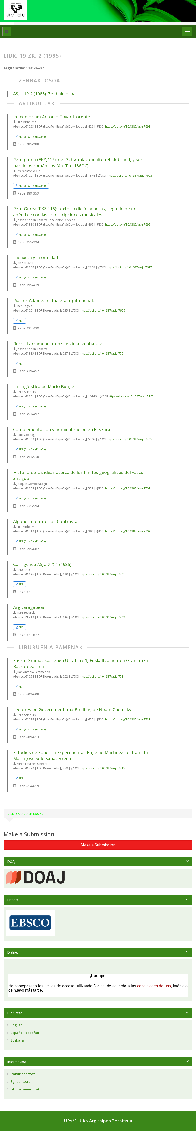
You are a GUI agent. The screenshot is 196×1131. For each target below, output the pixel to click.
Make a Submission (98, 845)
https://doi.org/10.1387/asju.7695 (127, 224)
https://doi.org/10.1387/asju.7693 (129, 176)
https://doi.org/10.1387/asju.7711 (102, 676)
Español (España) (24, 1032)
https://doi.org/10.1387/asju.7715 (102, 768)
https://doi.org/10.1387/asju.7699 (102, 310)
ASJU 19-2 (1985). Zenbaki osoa (44, 94)
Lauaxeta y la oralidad (35, 257)
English (16, 1025)
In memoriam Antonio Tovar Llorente (51, 116)
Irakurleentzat (22, 1074)
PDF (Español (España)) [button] (32, 136)
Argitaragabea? (29, 607)
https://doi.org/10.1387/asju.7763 (102, 617)
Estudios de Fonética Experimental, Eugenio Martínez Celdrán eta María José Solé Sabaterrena (80, 755)
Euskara (17, 1040)
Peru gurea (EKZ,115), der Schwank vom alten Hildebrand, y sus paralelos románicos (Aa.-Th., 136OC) (78, 162)
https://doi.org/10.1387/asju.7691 (127, 126)
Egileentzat (20, 1081)
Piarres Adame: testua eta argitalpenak (53, 300)
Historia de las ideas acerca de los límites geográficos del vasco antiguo (78, 475)
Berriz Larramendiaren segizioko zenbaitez (57, 343)
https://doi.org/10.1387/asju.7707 (127, 488)
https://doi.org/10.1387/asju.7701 (102, 353)
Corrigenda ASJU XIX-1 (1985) (42, 564)
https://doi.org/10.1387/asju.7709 (127, 531)
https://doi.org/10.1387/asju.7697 (129, 267)
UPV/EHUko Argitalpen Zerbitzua (98, 1121)
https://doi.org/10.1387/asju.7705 (129, 439)
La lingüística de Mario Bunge (43, 386)
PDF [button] (20, 320)
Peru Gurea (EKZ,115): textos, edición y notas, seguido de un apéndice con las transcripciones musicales (74, 211)
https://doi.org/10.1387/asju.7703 (131, 396)
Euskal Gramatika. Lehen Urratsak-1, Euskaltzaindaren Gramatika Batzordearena (80, 663)
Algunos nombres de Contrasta (45, 521)
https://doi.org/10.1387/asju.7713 (127, 719)
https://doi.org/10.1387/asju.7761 (102, 574)
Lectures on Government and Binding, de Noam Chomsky (72, 709)
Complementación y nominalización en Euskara (61, 429)
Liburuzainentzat (25, 1089)
